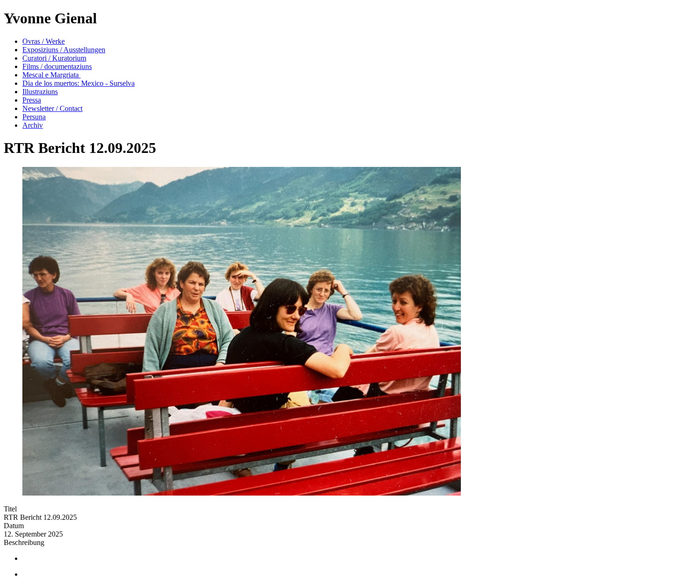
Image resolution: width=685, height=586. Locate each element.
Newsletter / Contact (52, 108)
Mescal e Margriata (51, 75)
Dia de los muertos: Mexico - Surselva (78, 83)
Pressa (31, 100)
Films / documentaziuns (57, 66)
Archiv (32, 125)
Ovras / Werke (43, 41)
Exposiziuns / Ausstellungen (63, 50)
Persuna (34, 117)
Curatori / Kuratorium (54, 58)
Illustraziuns (40, 92)
